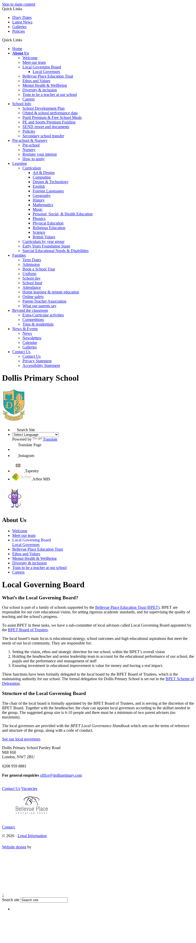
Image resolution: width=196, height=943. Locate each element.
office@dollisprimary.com (61, 775)
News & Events (25, 329)
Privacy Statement (37, 361)
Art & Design (44, 172)
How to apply (33, 159)
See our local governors (21, 739)
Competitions (33, 319)
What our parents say (39, 306)
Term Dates (31, 260)
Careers (28, 99)
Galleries (19, 26)
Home (17, 48)
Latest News (22, 22)
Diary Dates (22, 17)
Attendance (31, 287)
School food (32, 283)
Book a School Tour (38, 269)
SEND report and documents (45, 127)
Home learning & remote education (50, 292)
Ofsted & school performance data (50, 113)
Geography (42, 195)
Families (19, 255)
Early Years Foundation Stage (46, 246)
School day (31, 278)
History (39, 200)
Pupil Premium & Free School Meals (52, 117)
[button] (24, 39)
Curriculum (31, 168)
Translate (50, 439)
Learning (19, 163)
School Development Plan (43, 108)
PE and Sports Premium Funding (49, 122)
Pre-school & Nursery (29, 140)
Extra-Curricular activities (43, 315)
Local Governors (46, 71)
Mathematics (43, 205)
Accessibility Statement (41, 365)
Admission (31, 264)
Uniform (29, 273)
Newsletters (31, 338)
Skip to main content (18, 4)
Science (39, 232)
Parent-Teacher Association (44, 301)
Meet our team (34, 62)
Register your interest (39, 154)
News (27, 333)
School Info (21, 104)
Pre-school (31, 145)
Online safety (33, 296)
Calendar (29, 342)
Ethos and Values (36, 81)
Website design (14, 847)
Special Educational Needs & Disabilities (55, 251)
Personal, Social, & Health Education (63, 214)
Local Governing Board (41, 67)
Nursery (28, 149)
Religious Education (49, 228)
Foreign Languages (48, 191)
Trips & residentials (38, 324)
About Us (20, 53)
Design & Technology (50, 182)
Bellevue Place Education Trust (47, 76)
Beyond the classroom (30, 310)
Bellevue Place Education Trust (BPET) (127, 607)
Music (38, 209)
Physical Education (48, 223)
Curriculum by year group (43, 241)
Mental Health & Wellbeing (44, 85)
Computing (42, 177)
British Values (44, 237)
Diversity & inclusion (39, 90)
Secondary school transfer (43, 136)
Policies (18, 31)
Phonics (39, 218)
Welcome (30, 58)
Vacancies (29, 788)
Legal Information (32, 836)
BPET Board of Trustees (28, 630)
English (39, 186)
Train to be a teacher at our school (49, 94)
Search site (10, 900)
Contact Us (21, 352)
